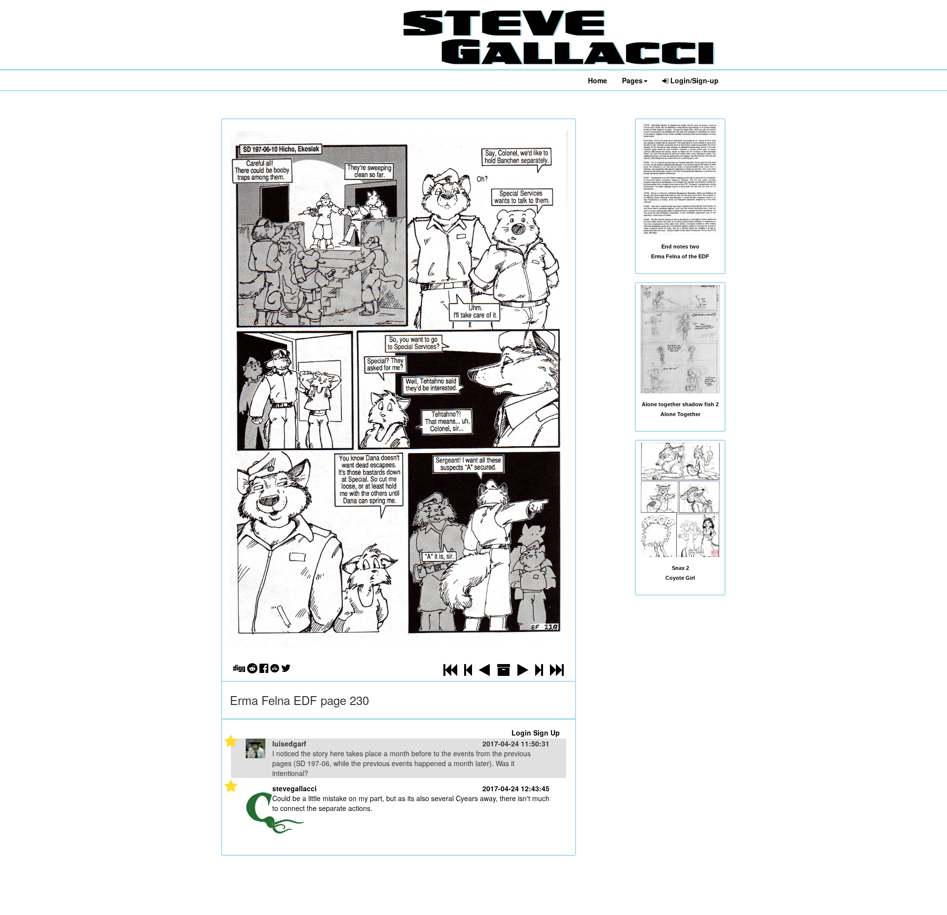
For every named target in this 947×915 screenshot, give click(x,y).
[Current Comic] (557, 672)
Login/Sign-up (693, 80)
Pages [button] (632, 80)
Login (521, 733)
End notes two (680, 246)
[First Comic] (450, 672)
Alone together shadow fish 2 (680, 404)
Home (597, 80)
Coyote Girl (680, 578)
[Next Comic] (522, 672)
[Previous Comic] (484, 672)
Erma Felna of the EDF (680, 256)
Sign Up (546, 733)
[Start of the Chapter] (468, 672)
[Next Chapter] (539, 672)
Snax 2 (680, 568)
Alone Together (680, 414)
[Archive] (503, 672)
